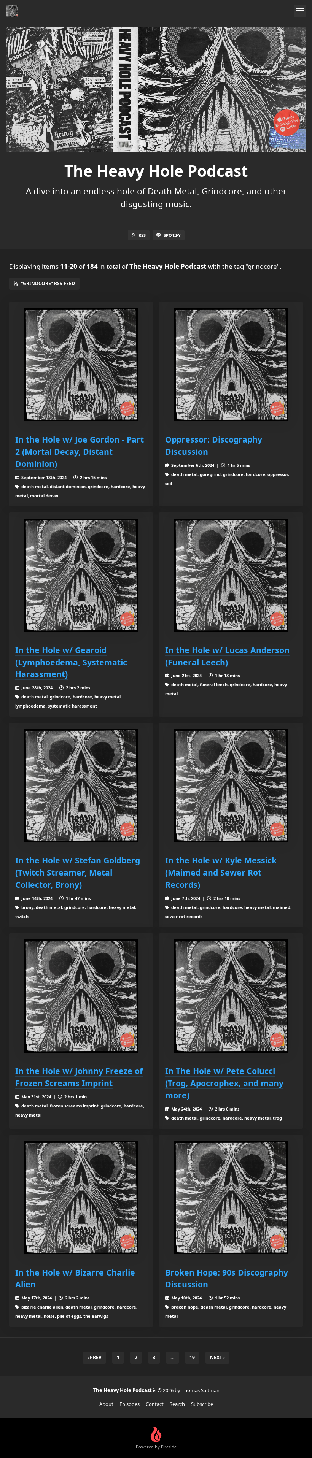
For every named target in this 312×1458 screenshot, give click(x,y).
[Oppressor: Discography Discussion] (231, 364)
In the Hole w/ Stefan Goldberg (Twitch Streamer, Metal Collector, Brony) (77, 872)
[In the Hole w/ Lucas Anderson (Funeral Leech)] (231, 575)
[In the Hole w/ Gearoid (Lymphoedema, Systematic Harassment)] (81, 575)
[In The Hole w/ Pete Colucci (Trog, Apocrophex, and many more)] (231, 996)
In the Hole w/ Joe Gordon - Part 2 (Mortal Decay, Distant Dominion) (79, 451)
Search (177, 1404)
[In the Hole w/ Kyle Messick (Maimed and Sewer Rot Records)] (231, 785)
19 (192, 1357)
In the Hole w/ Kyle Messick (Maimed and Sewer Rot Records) (221, 872)
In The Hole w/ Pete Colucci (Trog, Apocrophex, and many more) (224, 1083)
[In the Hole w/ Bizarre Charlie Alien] (81, 1197)
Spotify (172, 235)
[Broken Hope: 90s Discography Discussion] (231, 1197)
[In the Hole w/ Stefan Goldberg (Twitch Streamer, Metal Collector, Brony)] (81, 785)
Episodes (129, 1404)
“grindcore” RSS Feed (48, 283)
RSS (142, 235)
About (106, 1404)
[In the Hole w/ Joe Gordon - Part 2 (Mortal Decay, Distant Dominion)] (81, 364)
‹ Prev (94, 1357)
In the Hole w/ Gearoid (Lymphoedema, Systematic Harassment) (71, 662)
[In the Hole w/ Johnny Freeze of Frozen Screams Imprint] (81, 996)
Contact (155, 1404)
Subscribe (202, 1404)
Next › (217, 1357)
